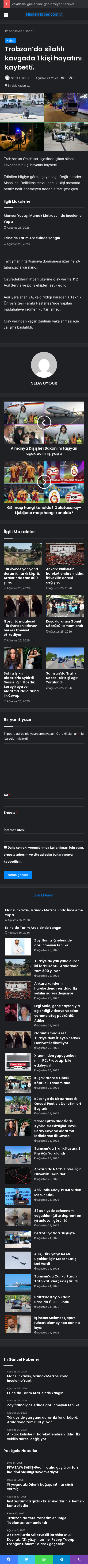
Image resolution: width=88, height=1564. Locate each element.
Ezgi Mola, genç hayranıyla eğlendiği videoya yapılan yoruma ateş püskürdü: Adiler (57, 1013)
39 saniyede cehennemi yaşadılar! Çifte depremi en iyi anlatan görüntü (57, 1215)
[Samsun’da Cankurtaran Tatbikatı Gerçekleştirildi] (18, 1282)
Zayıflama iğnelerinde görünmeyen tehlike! (43, 4)
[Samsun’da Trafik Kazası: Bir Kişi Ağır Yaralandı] (65, 658)
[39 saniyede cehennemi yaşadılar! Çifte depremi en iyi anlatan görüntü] (18, 1217)
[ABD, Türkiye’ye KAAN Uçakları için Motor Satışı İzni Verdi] (18, 1260)
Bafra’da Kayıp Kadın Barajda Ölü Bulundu (52, 1299)
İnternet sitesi (14, 830)
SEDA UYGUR (20, 78)
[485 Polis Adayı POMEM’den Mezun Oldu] (18, 1196)
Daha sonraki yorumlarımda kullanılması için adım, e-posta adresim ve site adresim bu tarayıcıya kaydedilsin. (44, 854)
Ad (7, 795)
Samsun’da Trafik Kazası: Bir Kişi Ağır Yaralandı (62, 678)
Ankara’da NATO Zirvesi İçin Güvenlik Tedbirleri (57, 1171)
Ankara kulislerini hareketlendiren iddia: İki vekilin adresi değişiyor (65, 576)
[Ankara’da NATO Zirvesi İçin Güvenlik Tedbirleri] (18, 1175)
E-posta (11, 812)
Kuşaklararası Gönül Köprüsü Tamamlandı (64, 623)
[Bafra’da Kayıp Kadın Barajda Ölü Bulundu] (18, 1303)
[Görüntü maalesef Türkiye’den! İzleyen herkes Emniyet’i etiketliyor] (23, 606)
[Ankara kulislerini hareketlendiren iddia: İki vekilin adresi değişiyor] (65, 554)
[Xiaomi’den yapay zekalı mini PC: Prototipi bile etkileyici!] (18, 1062)
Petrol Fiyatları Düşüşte (54, 1233)
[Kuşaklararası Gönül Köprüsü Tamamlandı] (65, 606)
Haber (29, 31)
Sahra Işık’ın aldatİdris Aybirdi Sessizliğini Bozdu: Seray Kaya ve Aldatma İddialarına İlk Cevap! (21, 684)
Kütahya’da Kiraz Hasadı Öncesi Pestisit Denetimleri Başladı (57, 1103)
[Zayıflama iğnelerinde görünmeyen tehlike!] (18, 946)
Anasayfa (15, 31)
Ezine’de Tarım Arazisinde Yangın (32, 238)
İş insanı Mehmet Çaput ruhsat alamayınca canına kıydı (57, 1323)
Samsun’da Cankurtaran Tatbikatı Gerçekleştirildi (56, 1279)
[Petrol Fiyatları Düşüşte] (18, 1239)
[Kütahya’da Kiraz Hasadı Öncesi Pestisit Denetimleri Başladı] (18, 1105)
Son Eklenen (44, 895)
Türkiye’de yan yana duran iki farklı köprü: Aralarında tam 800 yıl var (22, 576)
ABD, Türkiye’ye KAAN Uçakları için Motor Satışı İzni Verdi (55, 1259)
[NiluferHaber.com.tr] (44, 14)
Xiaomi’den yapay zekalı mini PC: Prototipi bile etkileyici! (55, 1060)
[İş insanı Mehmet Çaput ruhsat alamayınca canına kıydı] (18, 1324)
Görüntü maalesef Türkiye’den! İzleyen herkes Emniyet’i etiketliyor (20, 628)
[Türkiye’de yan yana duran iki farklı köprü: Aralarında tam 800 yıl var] (23, 554)
